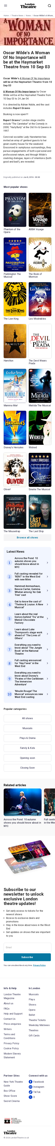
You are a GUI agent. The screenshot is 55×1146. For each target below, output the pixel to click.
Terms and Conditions (9, 1036)
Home (6, 16)
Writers (8, 1029)
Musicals (27, 728)
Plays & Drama (28, 738)
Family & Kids (27, 748)
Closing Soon (27, 767)
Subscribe (27, 957)
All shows (27, 718)
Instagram (38, 1086)
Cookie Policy (11, 1048)
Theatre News (17, 16)
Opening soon (27, 758)
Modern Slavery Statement (12, 1055)
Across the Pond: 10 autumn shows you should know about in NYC (22, 823)
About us (8, 1003)
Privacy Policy (39, 965)
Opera (32, 1009)
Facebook (38, 1081)
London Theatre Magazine (12, 996)
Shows (32, 1004)
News (28, 16)
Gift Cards (34, 1035)
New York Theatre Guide (13, 1083)
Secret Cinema (12, 1101)
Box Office (9, 1090)
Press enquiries (12, 1023)
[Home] (28, 5)
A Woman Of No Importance (35, 78)
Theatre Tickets (37, 1020)
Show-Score (10, 1095)
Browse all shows (27, 537)
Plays (32, 999)
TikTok (36, 1092)
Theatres (33, 1030)
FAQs (7, 1008)
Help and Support (13, 1013)
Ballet (32, 1014)
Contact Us (10, 1018)
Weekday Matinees (39, 1025)
